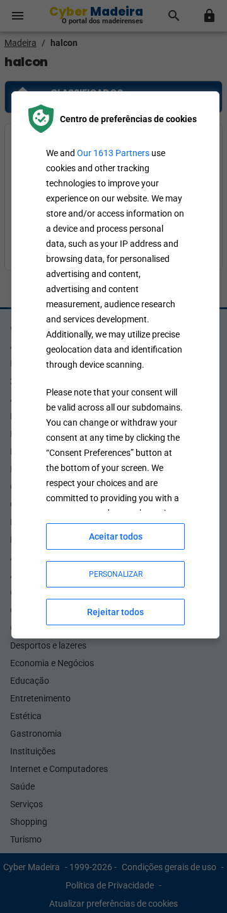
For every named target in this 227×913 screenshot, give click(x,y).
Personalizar (116, 574)
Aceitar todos (116, 536)
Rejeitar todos (115, 612)
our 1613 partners (113, 153)
